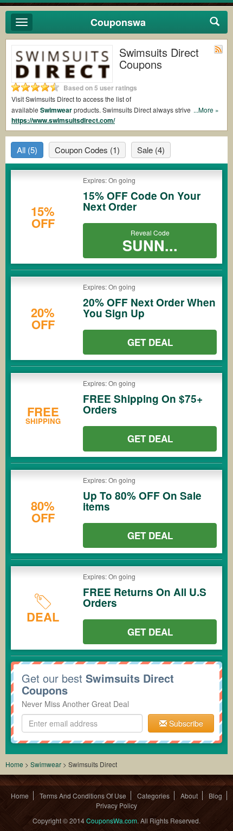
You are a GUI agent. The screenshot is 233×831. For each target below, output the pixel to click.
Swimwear (56, 110)
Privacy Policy (116, 805)
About (189, 795)
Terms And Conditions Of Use (83, 795)
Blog (215, 795)
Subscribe (185, 723)
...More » (206, 109)
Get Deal (150, 342)
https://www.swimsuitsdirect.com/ (63, 120)
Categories (153, 795)
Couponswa (118, 22)
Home (14, 764)
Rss (218, 49)
